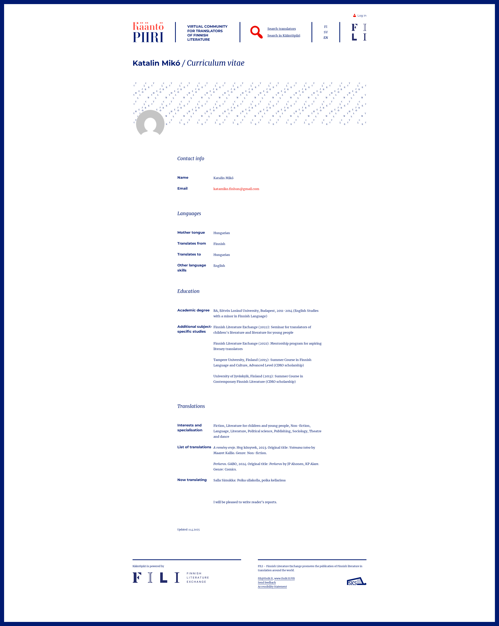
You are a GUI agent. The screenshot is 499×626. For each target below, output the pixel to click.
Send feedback (267, 582)
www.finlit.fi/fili (284, 578)
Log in (361, 15)
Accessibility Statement (272, 586)
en (326, 38)
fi (325, 27)
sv (326, 32)
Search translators (281, 29)
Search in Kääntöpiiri (283, 35)
